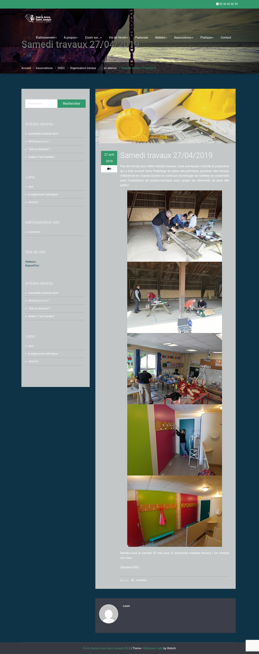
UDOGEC (33, 202)
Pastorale (141, 37)
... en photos (109, 68)
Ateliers (160, 37)
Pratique (206, 37)
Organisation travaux (83, 68)
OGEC (61, 68)
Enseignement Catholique (43, 194)
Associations (182, 37)
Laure (125, 580)
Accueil (26, 68)
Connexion (34, 231)
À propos (70, 37)
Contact (226, 37)
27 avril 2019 (109, 158)
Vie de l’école (117, 37)
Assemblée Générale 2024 (43, 133)
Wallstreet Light (153, 648)
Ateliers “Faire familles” (41, 157)
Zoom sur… (92, 37)
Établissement (45, 37)
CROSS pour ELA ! (38, 141)
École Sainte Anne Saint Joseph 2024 (106, 648)
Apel (30, 186)
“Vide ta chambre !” (39, 149)
